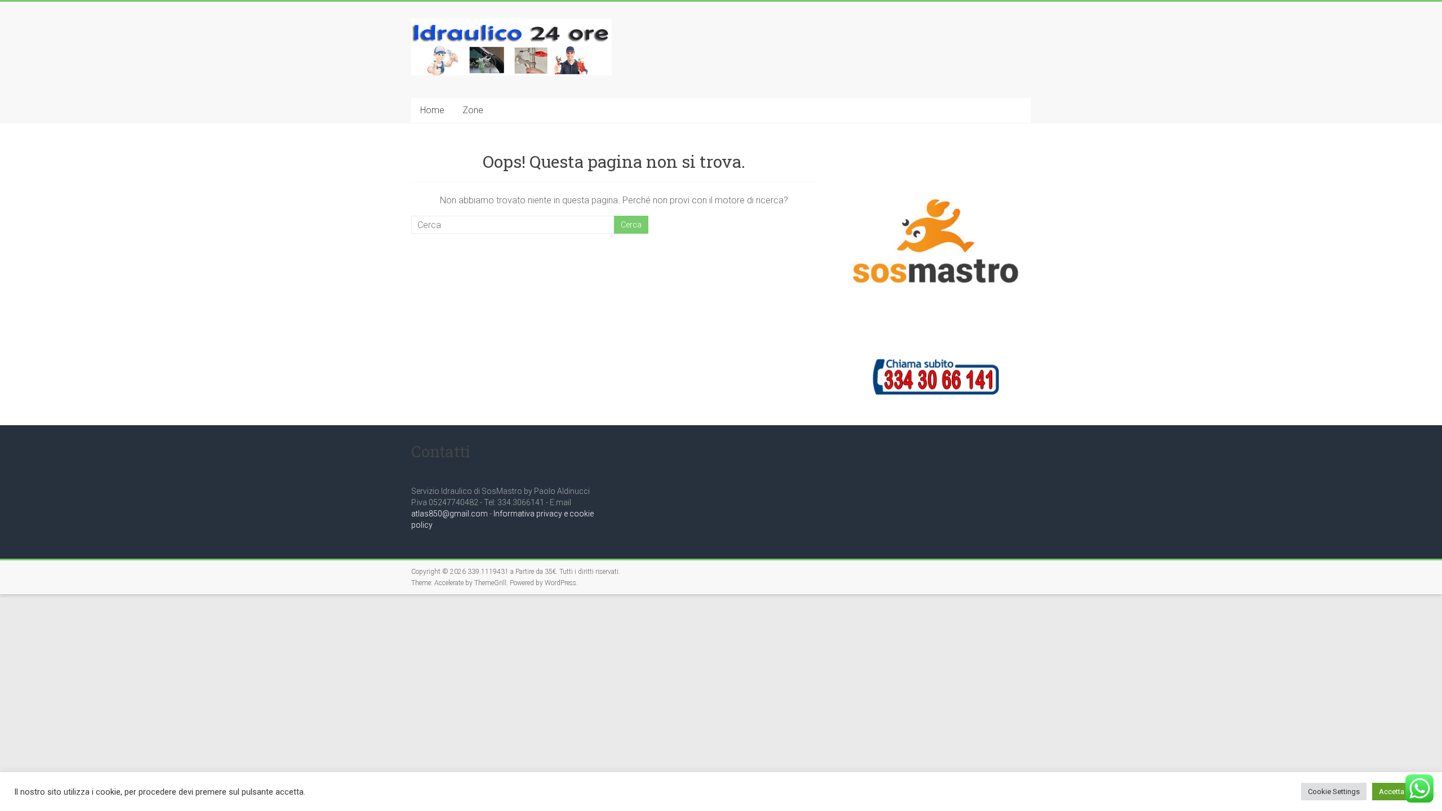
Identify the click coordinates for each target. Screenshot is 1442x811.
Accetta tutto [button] (1400, 791)
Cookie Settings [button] (1334, 791)
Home (432, 110)
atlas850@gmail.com (449, 513)
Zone (472, 110)
